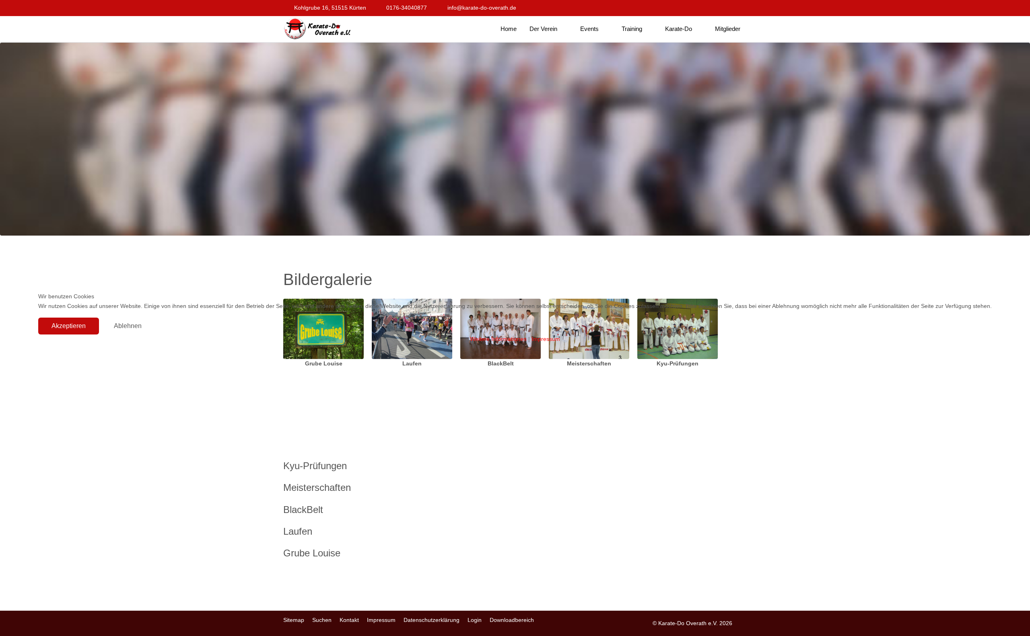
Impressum (545, 339)
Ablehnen (128, 325)
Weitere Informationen (498, 339)
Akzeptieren (69, 325)
